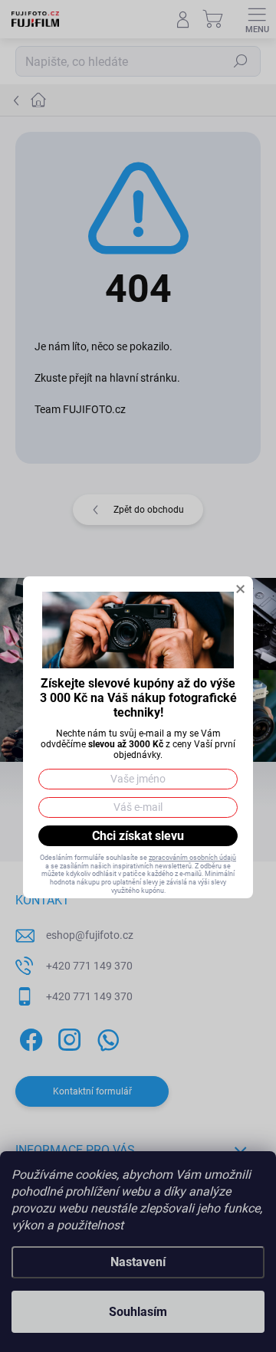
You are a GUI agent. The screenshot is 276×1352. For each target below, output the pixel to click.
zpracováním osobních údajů (192, 857)
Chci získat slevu (138, 836)
